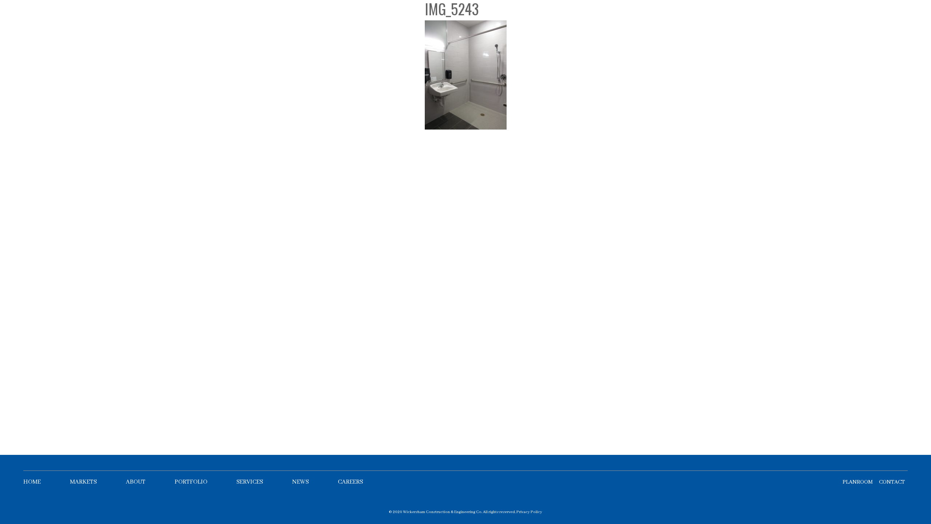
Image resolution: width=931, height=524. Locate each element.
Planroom (858, 482)
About (135, 482)
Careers (350, 482)
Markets (83, 482)
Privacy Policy (529, 512)
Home (32, 482)
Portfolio (191, 482)
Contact (892, 482)
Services (249, 482)
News (300, 482)
